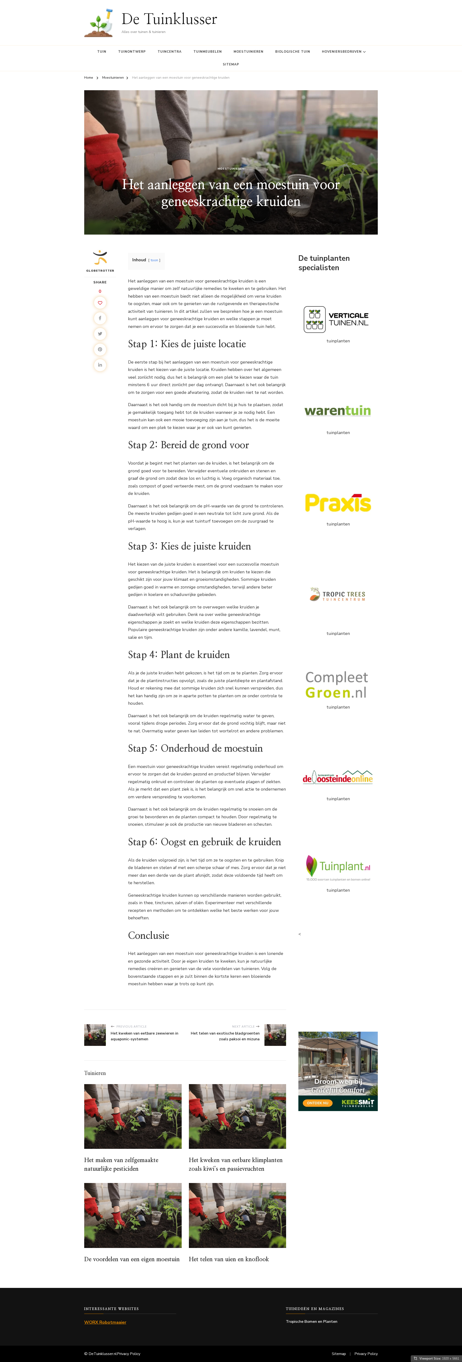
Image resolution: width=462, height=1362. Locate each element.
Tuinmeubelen (207, 52)
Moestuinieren (248, 52)
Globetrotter (100, 271)
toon (154, 260)
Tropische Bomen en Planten (311, 1321)
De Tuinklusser (169, 19)
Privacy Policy (128, 1353)
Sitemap (231, 64)
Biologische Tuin (292, 52)
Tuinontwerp (132, 52)
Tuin (101, 52)
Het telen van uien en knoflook (229, 1259)
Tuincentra (170, 52)
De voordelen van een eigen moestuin (132, 1259)
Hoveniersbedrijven (342, 52)
